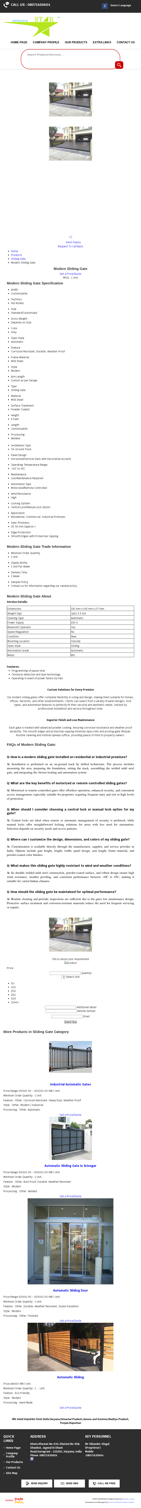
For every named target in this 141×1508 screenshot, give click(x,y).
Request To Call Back (70, 246)
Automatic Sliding (70, 1377)
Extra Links (102, 42)
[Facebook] (105, 7)
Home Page (19, 42)
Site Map (11, 1473)
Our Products (76, 42)
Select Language (120, 5)
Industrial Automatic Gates (70, 1084)
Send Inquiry (73, 242)
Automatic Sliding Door (70, 1290)
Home (14, 251)
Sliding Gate (18, 258)
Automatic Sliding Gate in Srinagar (70, 1166)
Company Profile (46, 42)
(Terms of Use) (128, 1499)
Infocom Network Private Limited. (121, 1502)
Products (16, 255)
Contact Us (126, 42)
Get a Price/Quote (70, 273)
